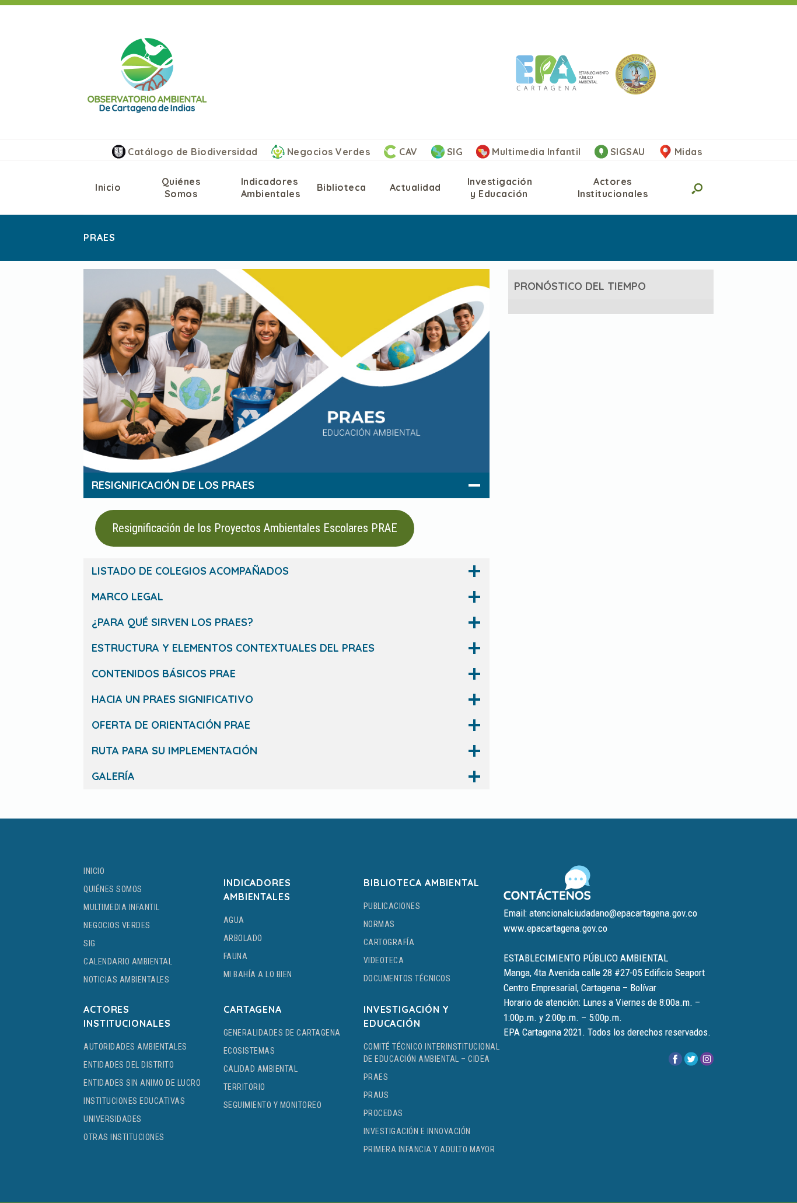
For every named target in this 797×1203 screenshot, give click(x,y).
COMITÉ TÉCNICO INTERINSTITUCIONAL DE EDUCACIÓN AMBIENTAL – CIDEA (431, 1053)
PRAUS (376, 1095)
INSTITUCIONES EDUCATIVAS (134, 1101)
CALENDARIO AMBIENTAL (127, 961)
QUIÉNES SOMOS (112, 889)
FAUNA (235, 956)
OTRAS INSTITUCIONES (124, 1137)
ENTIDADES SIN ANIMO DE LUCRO (142, 1082)
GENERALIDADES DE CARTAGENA (282, 1032)
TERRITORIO (244, 1087)
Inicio (108, 187)
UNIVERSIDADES (112, 1119)
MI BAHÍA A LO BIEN (257, 974)
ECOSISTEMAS (249, 1050)
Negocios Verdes (328, 152)
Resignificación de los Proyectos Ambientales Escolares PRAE (254, 528)
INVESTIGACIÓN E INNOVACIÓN (417, 1131)
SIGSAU (627, 152)
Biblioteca (341, 187)
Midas (688, 152)
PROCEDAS (383, 1113)
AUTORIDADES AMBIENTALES (135, 1046)
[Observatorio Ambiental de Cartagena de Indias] (147, 75)
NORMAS (379, 924)
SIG (455, 152)
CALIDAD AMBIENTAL (260, 1068)
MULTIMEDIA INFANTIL (121, 907)
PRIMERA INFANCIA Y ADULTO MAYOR (429, 1149)
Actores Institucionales (613, 188)
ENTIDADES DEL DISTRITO (128, 1064)
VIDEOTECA (383, 960)
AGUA (233, 920)
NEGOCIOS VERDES (117, 925)
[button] (696, 188)
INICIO (93, 871)
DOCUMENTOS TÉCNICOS (407, 978)
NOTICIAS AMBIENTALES (126, 979)
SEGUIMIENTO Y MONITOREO (272, 1105)
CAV (408, 152)
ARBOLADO (243, 938)
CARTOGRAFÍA (389, 942)
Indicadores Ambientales (270, 188)
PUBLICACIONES (392, 906)
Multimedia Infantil (536, 152)
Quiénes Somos (181, 188)
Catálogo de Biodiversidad (193, 152)
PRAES (376, 1077)
